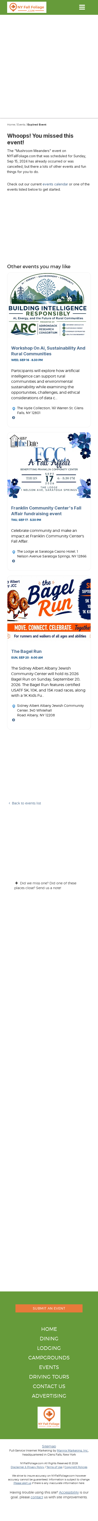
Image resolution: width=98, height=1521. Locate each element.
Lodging (49, 1348)
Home (11, 124)
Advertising (49, 1396)
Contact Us (49, 1386)
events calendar (55, 184)
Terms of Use (54, 1467)
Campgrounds (49, 1358)
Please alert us (22, 1483)
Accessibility (69, 1492)
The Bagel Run (26, 651)
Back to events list (26, 803)
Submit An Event (49, 1308)
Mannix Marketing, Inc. (72, 1450)
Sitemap (49, 1446)
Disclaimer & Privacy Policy (27, 1467)
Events (21, 124)
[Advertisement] (49, 66)
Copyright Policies (75, 1467)
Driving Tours (49, 1377)
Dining (49, 1339)
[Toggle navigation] (82, 7)
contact (37, 1497)
